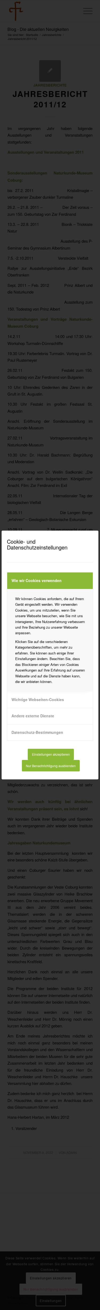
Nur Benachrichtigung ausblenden (51, 765)
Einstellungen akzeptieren (51, 754)
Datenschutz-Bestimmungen (37, 732)
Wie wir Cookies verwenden (36, 580)
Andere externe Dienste (32, 715)
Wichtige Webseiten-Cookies (37, 699)
